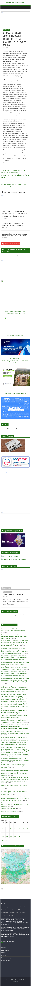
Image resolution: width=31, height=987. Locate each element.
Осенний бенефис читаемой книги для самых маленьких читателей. (14, 235)
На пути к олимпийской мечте (9, 811)
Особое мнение (7, 591)
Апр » (6, 841)
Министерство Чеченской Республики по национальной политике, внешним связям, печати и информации (15, 928)
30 (15, 836)
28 (7, 836)
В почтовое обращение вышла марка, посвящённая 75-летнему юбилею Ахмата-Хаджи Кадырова (14, 804)
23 (15, 834)
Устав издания (5, 950)
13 (2, 831)
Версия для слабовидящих (12, 243)
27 (2, 836)
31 (19, 836)
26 (27, 834)
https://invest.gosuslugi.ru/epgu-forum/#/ (15, 393)
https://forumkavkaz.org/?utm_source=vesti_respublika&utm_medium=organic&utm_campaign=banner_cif (15, 360)
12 (27, 828)
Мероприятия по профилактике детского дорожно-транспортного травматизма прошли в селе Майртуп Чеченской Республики (14, 213)
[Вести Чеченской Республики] (2, 6)
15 (11, 831)
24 (19, 834)
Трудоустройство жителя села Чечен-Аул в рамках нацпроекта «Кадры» (13, 225)
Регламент (4, 947)
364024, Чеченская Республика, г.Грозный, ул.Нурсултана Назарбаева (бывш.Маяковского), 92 (15, 934)
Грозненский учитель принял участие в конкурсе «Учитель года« (15, 186)
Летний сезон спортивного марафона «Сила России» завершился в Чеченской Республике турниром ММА (13, 765)
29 (11, 836)
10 (19, 828)
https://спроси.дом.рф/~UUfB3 (15, 335)
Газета (3, 945)
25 (23, 834)
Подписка (4, 955)
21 (7, 834)
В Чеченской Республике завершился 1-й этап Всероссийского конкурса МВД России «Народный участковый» (15, 760)
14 (7, 831)
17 (19, 831)
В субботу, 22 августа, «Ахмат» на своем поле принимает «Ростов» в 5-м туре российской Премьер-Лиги (14, 792)
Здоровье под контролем (8, 808)
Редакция (3, 952)
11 (23, 828)
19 (27, 831)
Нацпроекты (6, 29)
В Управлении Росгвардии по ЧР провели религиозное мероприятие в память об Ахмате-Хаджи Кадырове (14, 636)
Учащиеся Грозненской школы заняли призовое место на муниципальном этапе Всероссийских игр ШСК (15, 173)
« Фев (2, 841)
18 (23, 831)
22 (11, 834)
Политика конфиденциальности (10, 958)
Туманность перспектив (13, 594)
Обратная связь (5, 960)
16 (15, 831)
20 (2, 834)
